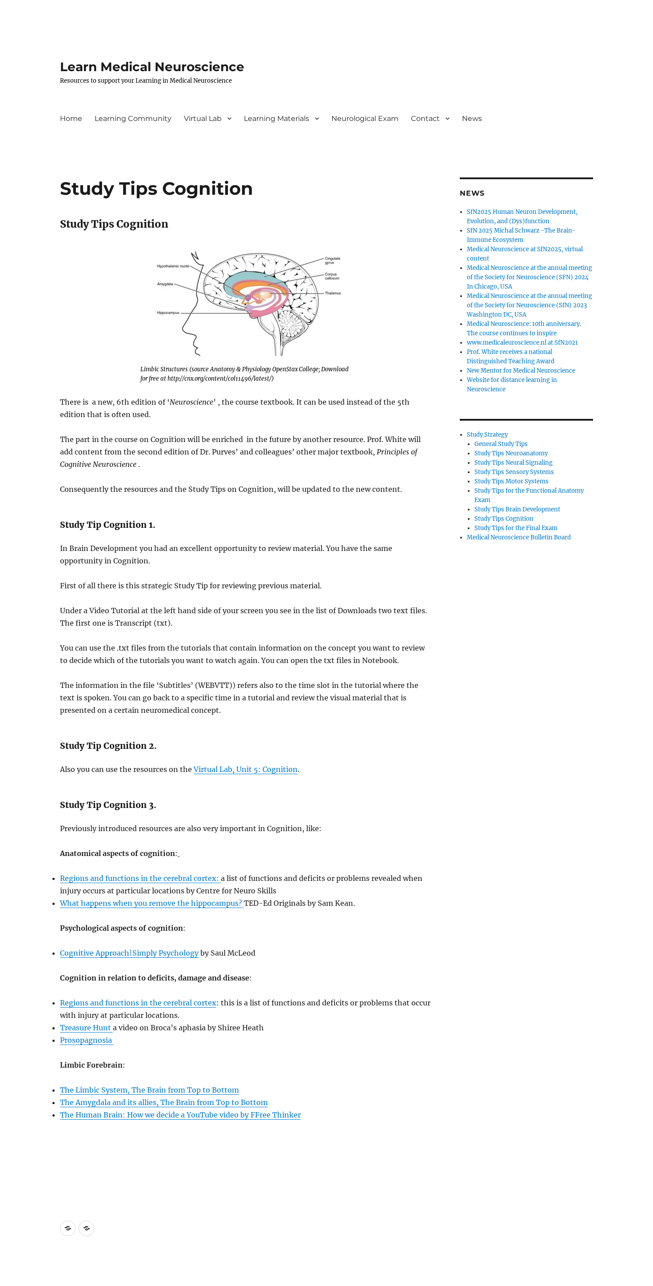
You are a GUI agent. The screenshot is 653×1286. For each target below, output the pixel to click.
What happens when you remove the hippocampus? (152, 903)
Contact (425, 118)
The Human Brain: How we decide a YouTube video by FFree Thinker (180, 1114)
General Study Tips (501, 444)
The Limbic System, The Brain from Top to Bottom (149, 1089)
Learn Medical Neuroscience (152, 66)
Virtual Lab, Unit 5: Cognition (246, 769)
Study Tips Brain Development (517, 509)
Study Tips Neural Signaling (513, 462)
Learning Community (133, 118)
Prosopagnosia (87, 1040)
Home (71, 118)
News (472, 118)
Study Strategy (487, 434)
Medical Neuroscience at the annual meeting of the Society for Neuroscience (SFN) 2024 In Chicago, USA (529, 277)
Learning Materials (276, 118)
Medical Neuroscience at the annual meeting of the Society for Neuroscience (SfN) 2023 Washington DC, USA (529, 305)
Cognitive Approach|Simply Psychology (129, 952)
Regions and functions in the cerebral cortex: (140, 878)
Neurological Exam (364, 118)
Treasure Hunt (86, 1027)
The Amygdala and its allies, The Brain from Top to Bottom (164, 1102)
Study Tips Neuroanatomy (511, 453)
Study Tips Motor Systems (511, 481)
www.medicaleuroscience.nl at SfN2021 (522, 342)
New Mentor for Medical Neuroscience (521, 370)
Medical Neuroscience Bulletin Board (519, 537)
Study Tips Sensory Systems (514, 472)
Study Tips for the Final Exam (515, 528)
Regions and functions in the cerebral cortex (138, 1002)
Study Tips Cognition (504, 518)
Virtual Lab (203, 118)
